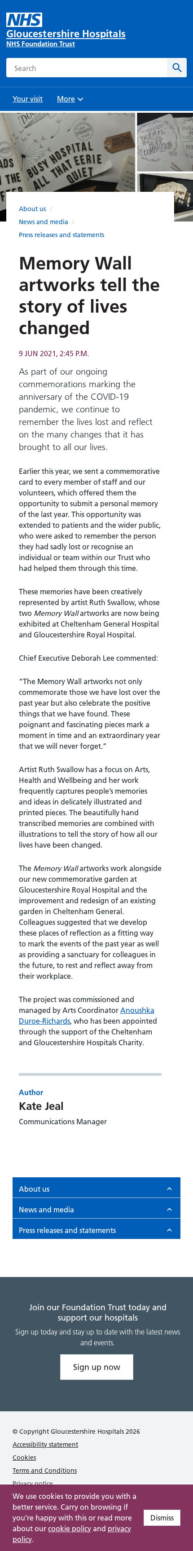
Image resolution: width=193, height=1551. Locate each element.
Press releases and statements (61, 235)
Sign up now (96, 1367)
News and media (43, 222)
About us (32, 209)
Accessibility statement (45, 1445)
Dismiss (162, 1517)
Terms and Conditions (45, 1471)
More (69, 101)
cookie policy (69, 1528)
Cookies (24, 1458)
